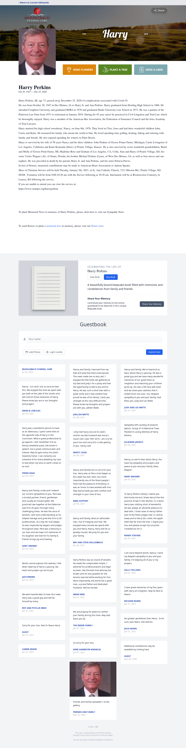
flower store (97, 225)
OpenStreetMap (96, 740)
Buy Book (110, 277)
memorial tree (53, 225)
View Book (95, 277)
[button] (93, 679)
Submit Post (154, 352)
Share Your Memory (151, 304)
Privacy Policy (84, 735)
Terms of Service (101, 735)
